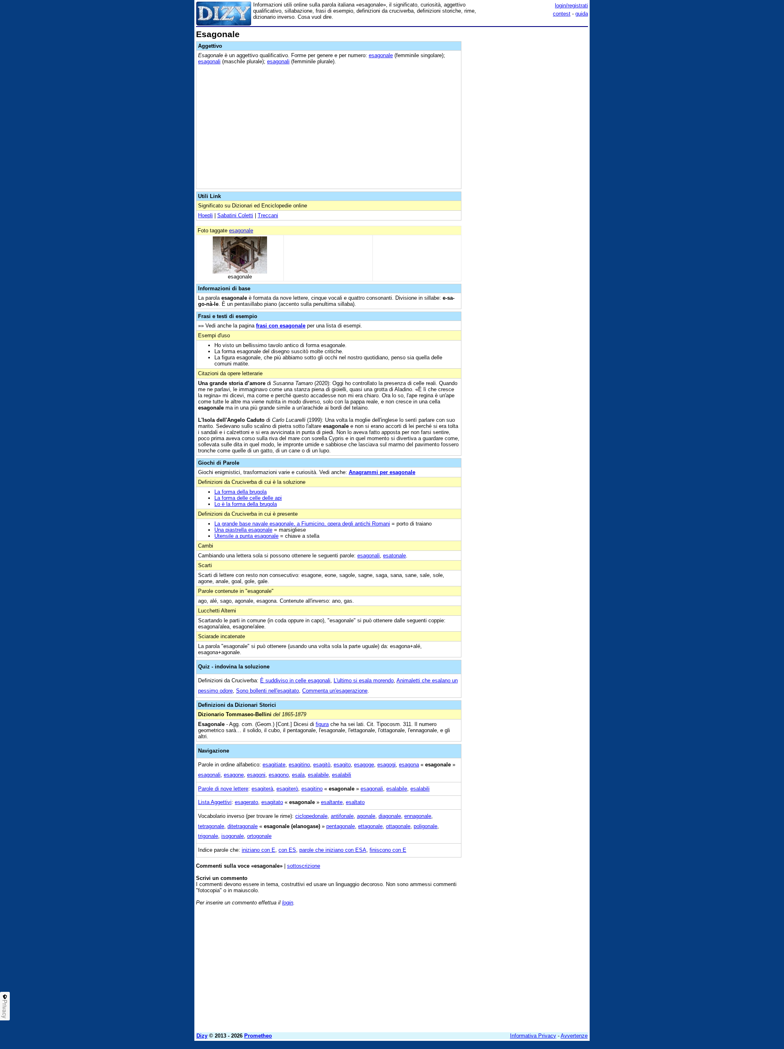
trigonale (208, 836)
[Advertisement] (527, 152)
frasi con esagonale (280, 326)
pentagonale (340, 826)
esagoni (256, 775)
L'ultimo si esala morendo (364, 680)
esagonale (381, 55)
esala (298, 775)
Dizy (201, 1036)
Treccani (268, 215)
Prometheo (258, 1036)
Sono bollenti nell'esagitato (267, 691)
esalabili (341, 775)
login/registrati (571, 5)
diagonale (390, 816)
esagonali (209, 61)
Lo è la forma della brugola (245, 504)
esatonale (394, 555)
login (287, 903)
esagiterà (262, 789)
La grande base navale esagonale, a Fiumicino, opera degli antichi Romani (302, 524)
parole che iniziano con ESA (332, 850)
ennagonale (417, 816)
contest (561, 14)
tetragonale (211, 826)
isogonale (232, 836)
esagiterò (287, 789)
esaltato (355, 802)
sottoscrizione (303, 866)
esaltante (332, 802)
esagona (409, 765)
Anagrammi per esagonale (382, 472)
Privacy (5, 1009)
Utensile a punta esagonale (246, 536)
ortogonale (259, 836)
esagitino (299, 765)
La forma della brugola (240, 492)
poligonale (425, 826)
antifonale (342, 816)
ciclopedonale (311, 816)
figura (322, 724)
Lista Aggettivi (215, 802)
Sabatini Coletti (235, 215)
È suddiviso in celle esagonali (295, 680)
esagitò (321, 765)
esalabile (318, 775)
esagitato (272, 802)
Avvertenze (574, 1036)
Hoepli (205, 215)
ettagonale (370, 826)
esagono (279, 775)
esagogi (386, 765)
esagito (342, 765)
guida (581, 14)
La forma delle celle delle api (248, 498)
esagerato (246, 802)
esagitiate (274, 765)
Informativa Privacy (533, 1036)
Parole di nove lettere (223, 789)
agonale (366, 816)
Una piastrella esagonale (243, 530)
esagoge (364, 765)
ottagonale (398, 826)
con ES (287, 850)
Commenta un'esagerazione (335, 691)
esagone (234, 775)
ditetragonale (242, 826)
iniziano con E (258, 850)
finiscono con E (388, 850)
